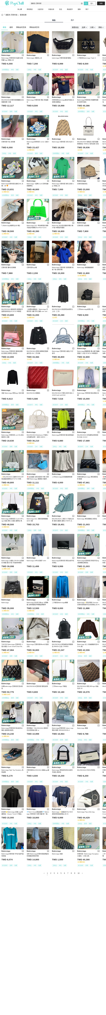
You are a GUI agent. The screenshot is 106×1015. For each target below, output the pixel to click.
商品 (53, 20)
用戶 (72, 20)
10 (79, 873)
